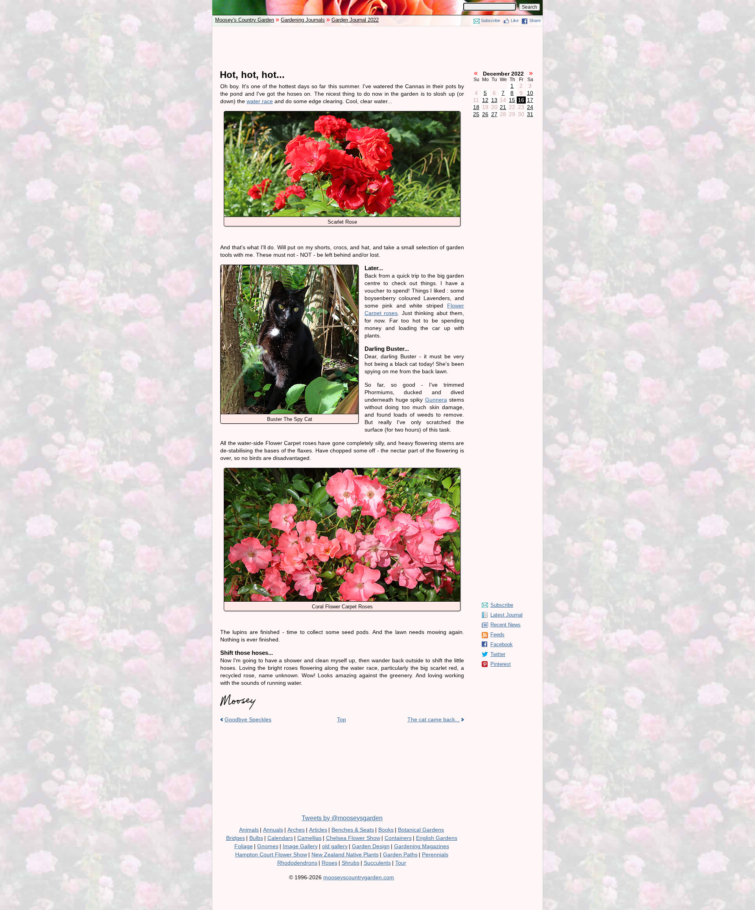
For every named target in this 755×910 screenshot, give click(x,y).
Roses (329, 863)
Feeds (497, 635)
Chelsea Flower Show (353, 838)
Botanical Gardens (421, 830)
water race (260, 101)
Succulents (377, 863)
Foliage (243, 846)
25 (476, 114)
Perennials (435, 854)
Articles (318, 830)
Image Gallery (300, 846)
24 (530, 107)
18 (476, 107)
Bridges (235, 838)
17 (530, 100)
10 (530, 93)
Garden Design (371, 846)
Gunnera (436, 400)
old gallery (335, 846)
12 (485, 100)
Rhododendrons (297, 863)
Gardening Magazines (421, 846)
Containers (398, 838)
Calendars (280, 838)
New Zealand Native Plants (345, 854)
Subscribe (490, 20)
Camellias (309, 838)
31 (530, 114)
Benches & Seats (352, 830)
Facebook (501, 644)
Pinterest (500, 664)
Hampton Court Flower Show (271, 854)
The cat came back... (433, 719)
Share (535, 20)
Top (341, 719)
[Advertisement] (377, 48)
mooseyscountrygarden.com (358, 877)
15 (512, 100)
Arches (296, 830)
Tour (400, 863)
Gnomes (267, 846)
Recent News (505, 625)
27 (494, 114)
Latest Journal (506, 615)
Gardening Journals (303, 20)
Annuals (273, 830)
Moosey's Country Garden (244, 20)
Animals (249, 830)
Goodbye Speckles (248, 719)
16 (521, 100)
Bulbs (256, 838)
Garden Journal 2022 (355, 20)
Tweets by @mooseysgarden (342, 818)
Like (515, 20)
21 (503, 107)
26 (485, 114)
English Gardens (436, 838)
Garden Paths (400, 854)
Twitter (497, 654)
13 (494, 100)
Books (386, 830)
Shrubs (350, 863)
